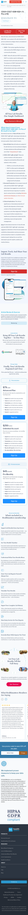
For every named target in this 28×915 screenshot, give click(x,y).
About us (3, 867)
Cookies (19, 897)
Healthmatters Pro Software (8, 841)
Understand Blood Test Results (9, 854)
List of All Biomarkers (6, 851)
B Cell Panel (6, 21)
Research (3, 5)
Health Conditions (5, 860)
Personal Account (5, 838)
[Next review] (6, 699)
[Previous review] (2, 699)
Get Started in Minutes (14, 121)
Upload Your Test (15, 1)
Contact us (14, 882)
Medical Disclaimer (9, 892)
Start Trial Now (22, 31)
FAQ (2, 870)
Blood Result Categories (7, 848)
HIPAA (12, 897)
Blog (2, 872)
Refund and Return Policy (14, 900)
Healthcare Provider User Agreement (12, 894)
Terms (19, 892)
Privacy (6, 897)
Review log (14, 323)
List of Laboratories (6, 857)
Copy (23, 753)
